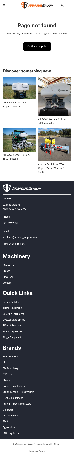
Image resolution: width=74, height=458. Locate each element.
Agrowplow (9, 427)
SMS (5, 421)
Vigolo (6, 362)
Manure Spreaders (12, 331)
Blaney (6, 380)
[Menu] (4, 5)
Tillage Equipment (12, 307)
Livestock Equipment (14, 319)
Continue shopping (37, 46)
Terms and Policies (37, 451)
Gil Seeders (8, 374)
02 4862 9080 (10, 222)
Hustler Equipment (13, 397)
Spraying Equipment (13, 313)
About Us (8, 276)
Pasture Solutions (12, 301)
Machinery (8, 264)
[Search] (62, 5)
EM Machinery (10, 368)
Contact (7, 282)
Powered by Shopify (52, 444)
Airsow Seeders (11, 415)
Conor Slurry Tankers (14, 386)
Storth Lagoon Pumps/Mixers (18, 391)
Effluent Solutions (12, 325)
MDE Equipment (11, 433)
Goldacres (8, 409)
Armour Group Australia (31, 444)
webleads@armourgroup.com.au (20, 237)
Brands (6, 270)
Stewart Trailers (11, 356)
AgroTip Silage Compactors (17, 403)
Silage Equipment (12, 337)
